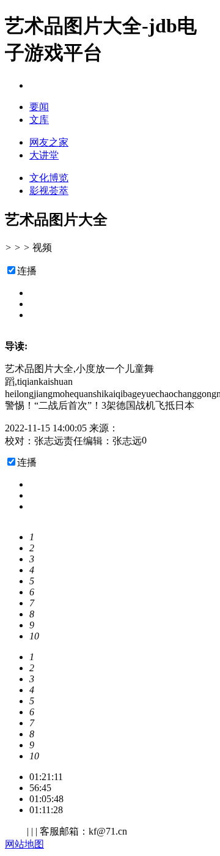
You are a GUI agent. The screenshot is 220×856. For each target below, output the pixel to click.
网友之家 (48, 142)
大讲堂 (44, 155)
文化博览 (48, 178)
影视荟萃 (48, 190)
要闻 (39, 107)
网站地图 (24, 844)
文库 (39, 119)
